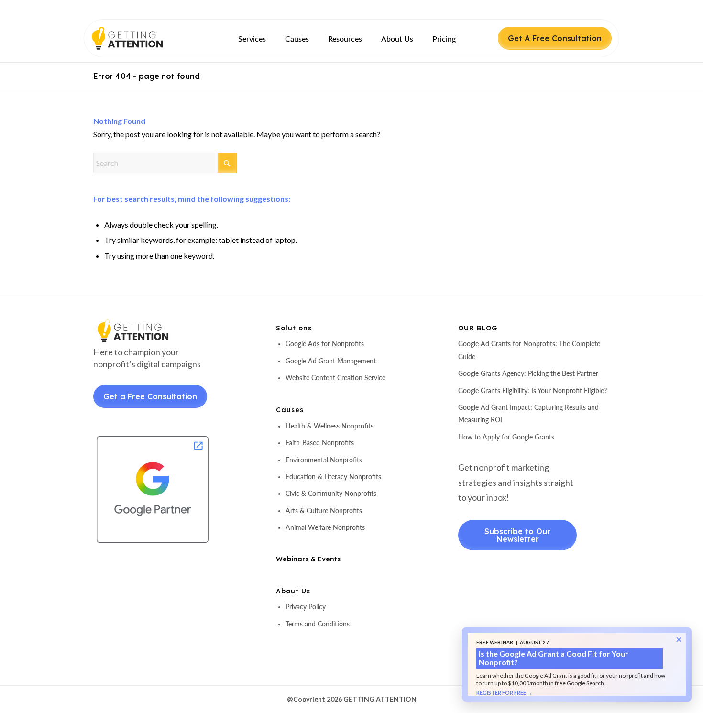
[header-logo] (143, 38)
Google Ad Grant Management (331, 361)
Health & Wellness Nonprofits (329, 426)
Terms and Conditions (318, 624)
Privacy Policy (306, 607)
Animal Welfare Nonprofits (325, 527)
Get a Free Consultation (150, 396)
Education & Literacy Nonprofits (333, 476)
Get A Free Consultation (555, 38)
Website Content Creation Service (335, 377)
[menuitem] (252, 38)
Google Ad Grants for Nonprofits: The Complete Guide (529, 350)
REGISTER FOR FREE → (504, 693)
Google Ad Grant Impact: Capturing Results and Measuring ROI (528, 413)
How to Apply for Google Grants (506, 437)
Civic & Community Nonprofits (331, 493)
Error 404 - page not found (146, 76)
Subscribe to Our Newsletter (517, 535)
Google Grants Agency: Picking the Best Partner (528, 373)
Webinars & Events (308, 559)
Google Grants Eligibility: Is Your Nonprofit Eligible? (532, 390)
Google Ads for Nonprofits (325, 344)
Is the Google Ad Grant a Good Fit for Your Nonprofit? (553, 658)
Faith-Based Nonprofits (320, 443)
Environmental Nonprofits (324, 460)
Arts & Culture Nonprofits (324, 510)
